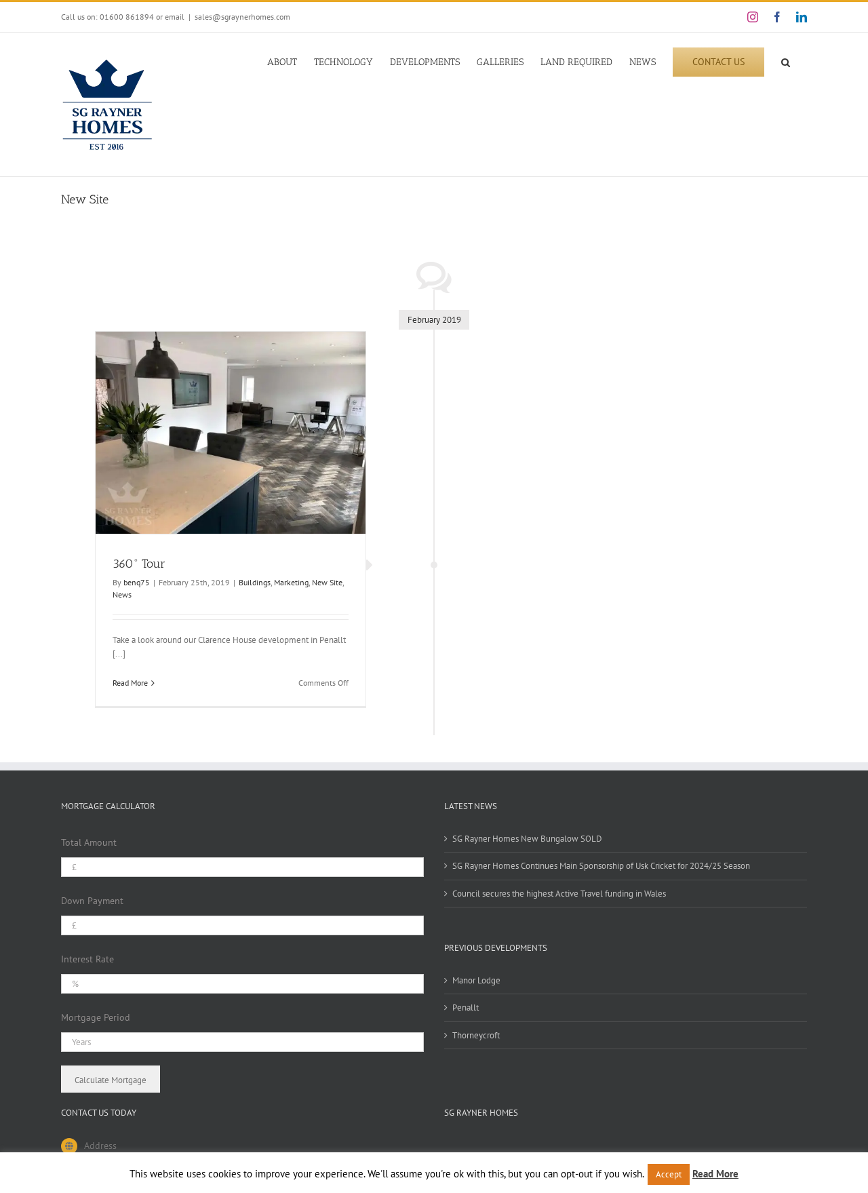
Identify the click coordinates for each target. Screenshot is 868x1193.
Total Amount (89, 842)
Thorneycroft (476, 1035)
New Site (327, 582)
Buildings (255, 582)
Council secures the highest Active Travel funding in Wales (559, 893)
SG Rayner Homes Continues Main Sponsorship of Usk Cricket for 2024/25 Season (601, 866)
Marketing (291, 582)
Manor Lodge (476, 980)
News (122, 594)
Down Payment (92, 901)
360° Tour (139, 563)
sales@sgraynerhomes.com (242, 17)
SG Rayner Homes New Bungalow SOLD (527, 838)
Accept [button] (669, 1174)
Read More (130, 683)
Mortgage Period (95, 1017)
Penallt (465, 1007)
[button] (785, 61)
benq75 (136, 582)
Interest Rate (87, 959)
